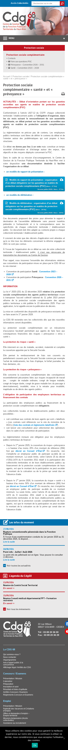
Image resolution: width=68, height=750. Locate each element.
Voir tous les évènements (18, 609)
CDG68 (19, 21)
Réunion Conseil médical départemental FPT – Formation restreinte (29, 599)
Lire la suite (9, 542)
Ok (34, 745)
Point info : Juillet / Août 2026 (17, 552)
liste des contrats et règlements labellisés (34, 425)
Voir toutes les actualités (19, 566)
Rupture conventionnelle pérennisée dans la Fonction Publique (29, 533)
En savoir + (8, 588)
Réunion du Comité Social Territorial (20, 585)
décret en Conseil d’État (28, 451)
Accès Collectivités (19, 3)
